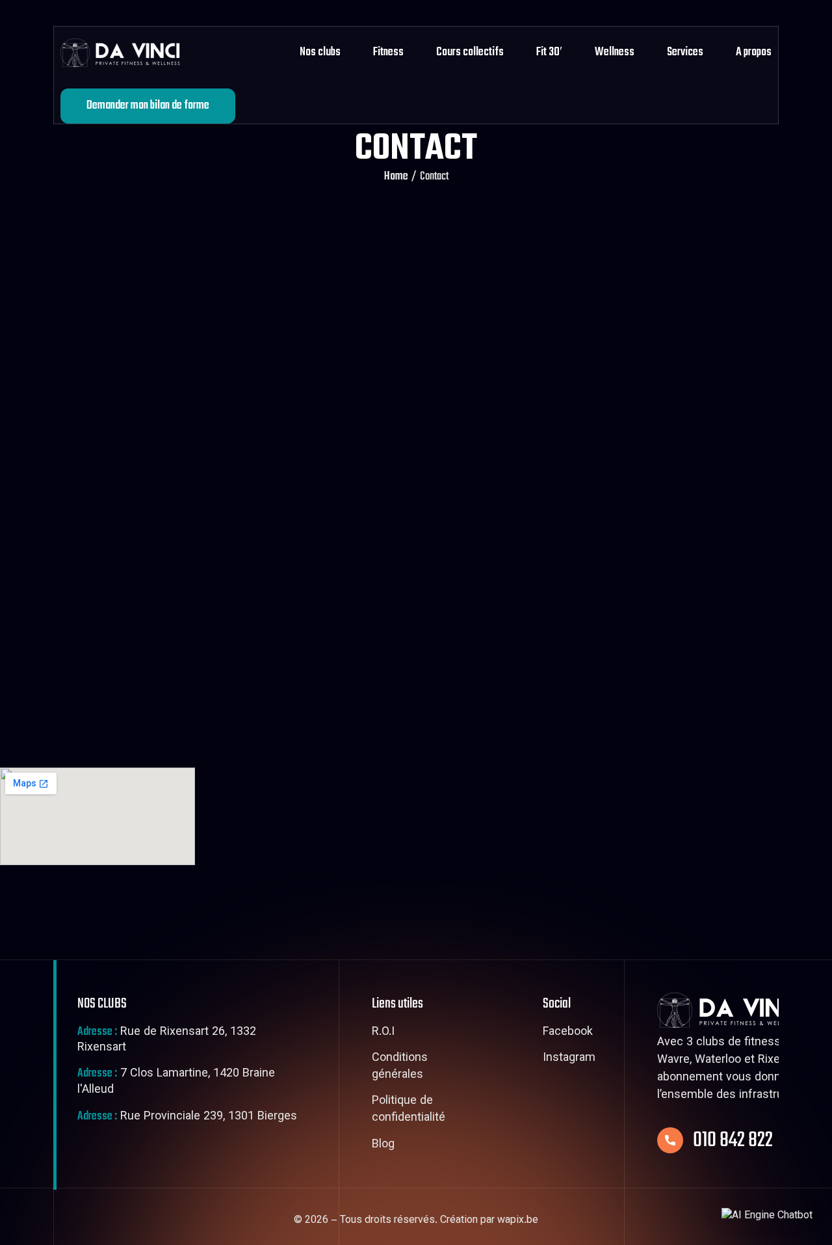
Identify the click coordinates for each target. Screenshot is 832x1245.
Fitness (388, 52)
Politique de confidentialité (408, 1110)
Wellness (614, 52)
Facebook (568, 1032)
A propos (754, 52)
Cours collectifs (470, 52)
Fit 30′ (549, 52)
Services (685, 52)
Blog (383, 1145)
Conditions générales (400, 1067)
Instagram (569, 1059)
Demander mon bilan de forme (147, 105)
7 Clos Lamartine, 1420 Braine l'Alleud (176, 1082)
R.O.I (383, 1032)
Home (396, 176)
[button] (767, 1216)
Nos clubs (320, 52)
